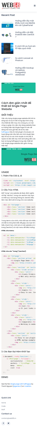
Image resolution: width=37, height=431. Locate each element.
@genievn (17, 386)
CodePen (27, 386)
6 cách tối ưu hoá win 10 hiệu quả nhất (25, 47)
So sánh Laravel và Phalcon (24, 59)
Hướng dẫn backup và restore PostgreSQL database (24, 71)
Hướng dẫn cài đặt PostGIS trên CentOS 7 (24, 34)
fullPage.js (5, 132)
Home (3, 403)
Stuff (3, 409)
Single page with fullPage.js (21, 384)
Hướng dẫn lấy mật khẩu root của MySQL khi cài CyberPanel (25, 23)
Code (3, 406)
